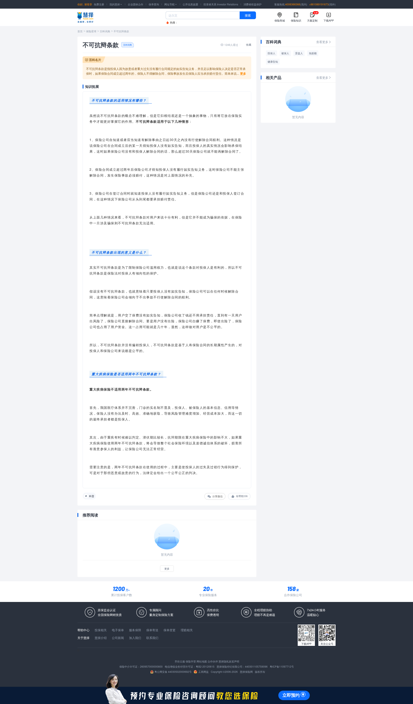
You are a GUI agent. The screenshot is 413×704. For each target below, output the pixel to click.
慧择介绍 (101, 638)
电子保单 (118, 630)
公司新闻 (118, 638)
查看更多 (322, 42)
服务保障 (135, 630)
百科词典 (105, 31)
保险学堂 (191, 661)
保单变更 (169, 630)
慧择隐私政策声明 (229, 661)
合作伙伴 (213, 661)
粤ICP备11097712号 (282, 666)
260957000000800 (151, 666)
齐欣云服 (180, 661)
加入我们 (135, 638)
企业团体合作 (135, 4)
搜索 (248, 15)
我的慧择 (115, 4)
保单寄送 (152, 630)
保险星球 (91, 31)
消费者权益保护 (252, 4)
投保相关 (101, 630)
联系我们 (152, 638)
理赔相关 (187, 630)
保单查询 (154, 4)
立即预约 (291, 695)
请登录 (88, 4)
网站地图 (202, 661)
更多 (167, 568)
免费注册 (99, 4)
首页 (80, 31)
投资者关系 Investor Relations (220, 4)
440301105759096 (256, 666)
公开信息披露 (190, 4)
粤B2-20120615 (205, 666)
